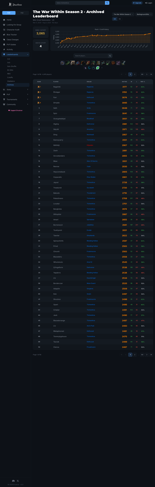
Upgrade (138, 3)
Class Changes (13, 40)
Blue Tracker (12, 35)
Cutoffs (10, 77)
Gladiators (11, 81)
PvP (9, 13)
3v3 (8, 63)
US (115, 19)
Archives (10, 85)
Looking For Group (14, 25)
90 (142, 74)
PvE (22, 13)
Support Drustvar (17, 110)
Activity (10, 49)
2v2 (8, 59)
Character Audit (13, 30)
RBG (9, 74)
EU (120, 19)
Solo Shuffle (11, 66)
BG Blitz (10, 70)
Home (9, 20)
